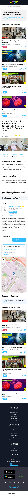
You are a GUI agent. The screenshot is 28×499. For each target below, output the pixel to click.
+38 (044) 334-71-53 (14, 459)
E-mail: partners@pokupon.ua (14, 461)
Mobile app (14, 435)
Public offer (14, 450)
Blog (14, 437)
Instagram (11, 215)
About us (14, 414)
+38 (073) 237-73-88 (11, 249)
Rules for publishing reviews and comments (14, 440)
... (4, 186)
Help (14, 429)
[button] (14, 273)
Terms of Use (14, 416)
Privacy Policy (14, 418)
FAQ (14, 431)
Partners (14, 448)
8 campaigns (13, 211)
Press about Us (14, 412)
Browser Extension (14, 433)
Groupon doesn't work (14, 420)
